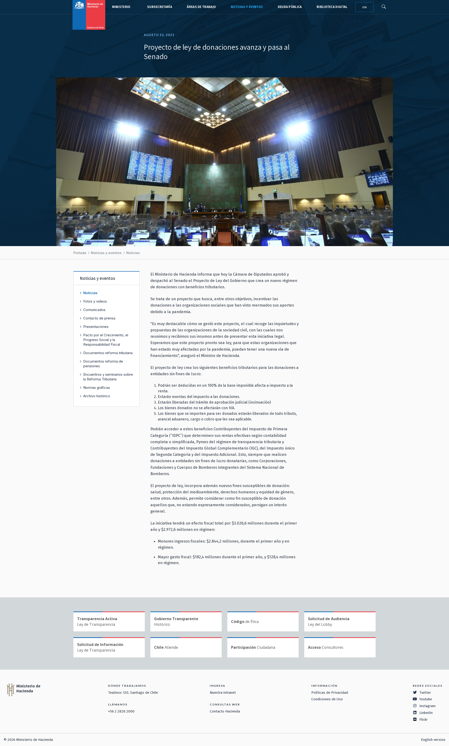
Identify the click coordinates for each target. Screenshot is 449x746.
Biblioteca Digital (332, 7)
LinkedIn (426, 713)
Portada (79, 253)
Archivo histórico (96, 396)
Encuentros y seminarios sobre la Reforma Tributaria (108, 376)
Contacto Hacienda (225, 711)
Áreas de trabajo (201, 7)
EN (364, 7)
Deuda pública (290, 7)
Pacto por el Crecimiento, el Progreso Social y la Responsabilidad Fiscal (105, 340)
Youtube (425, 699)
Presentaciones (96, 326)
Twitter (425, 692)
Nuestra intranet (223, 692)
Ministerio (121, 7)
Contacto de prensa (99, 318)
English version (433, 740)
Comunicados (94, 309)
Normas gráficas (96, 387)
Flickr (423, 719)
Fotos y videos (95, 301)
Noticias (133, 253)
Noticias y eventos (247, 7)
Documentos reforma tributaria (108, 353)
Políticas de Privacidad (329, 692)
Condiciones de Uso (327, 699)
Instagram (427, 706)
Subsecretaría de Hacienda (158, 7)
